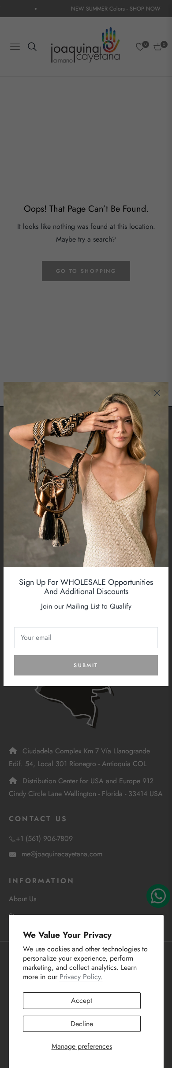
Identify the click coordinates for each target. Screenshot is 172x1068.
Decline (82, 1024)
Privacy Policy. (81, 977)
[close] (157, 393)
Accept (81, 1000)
